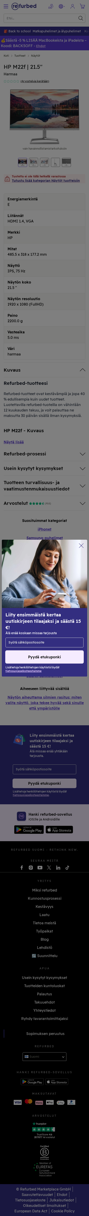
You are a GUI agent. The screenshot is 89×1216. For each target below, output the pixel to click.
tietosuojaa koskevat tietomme (32, 613)
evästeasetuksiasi (21, 608)
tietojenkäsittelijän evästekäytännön (45, 618)
